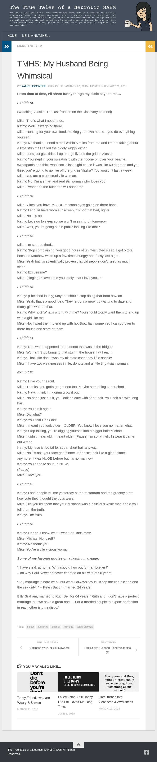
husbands (43, 626)
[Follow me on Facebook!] (146, 752)
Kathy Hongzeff (33, 86)
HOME (12, 35)
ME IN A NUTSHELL (36, 35)
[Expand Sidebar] (6, 46)
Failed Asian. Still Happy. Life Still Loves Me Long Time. (76, 702)
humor (30, 626)
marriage (68, 626)
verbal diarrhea (85, 626)
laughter (56, 626)
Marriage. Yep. (29, 46)
